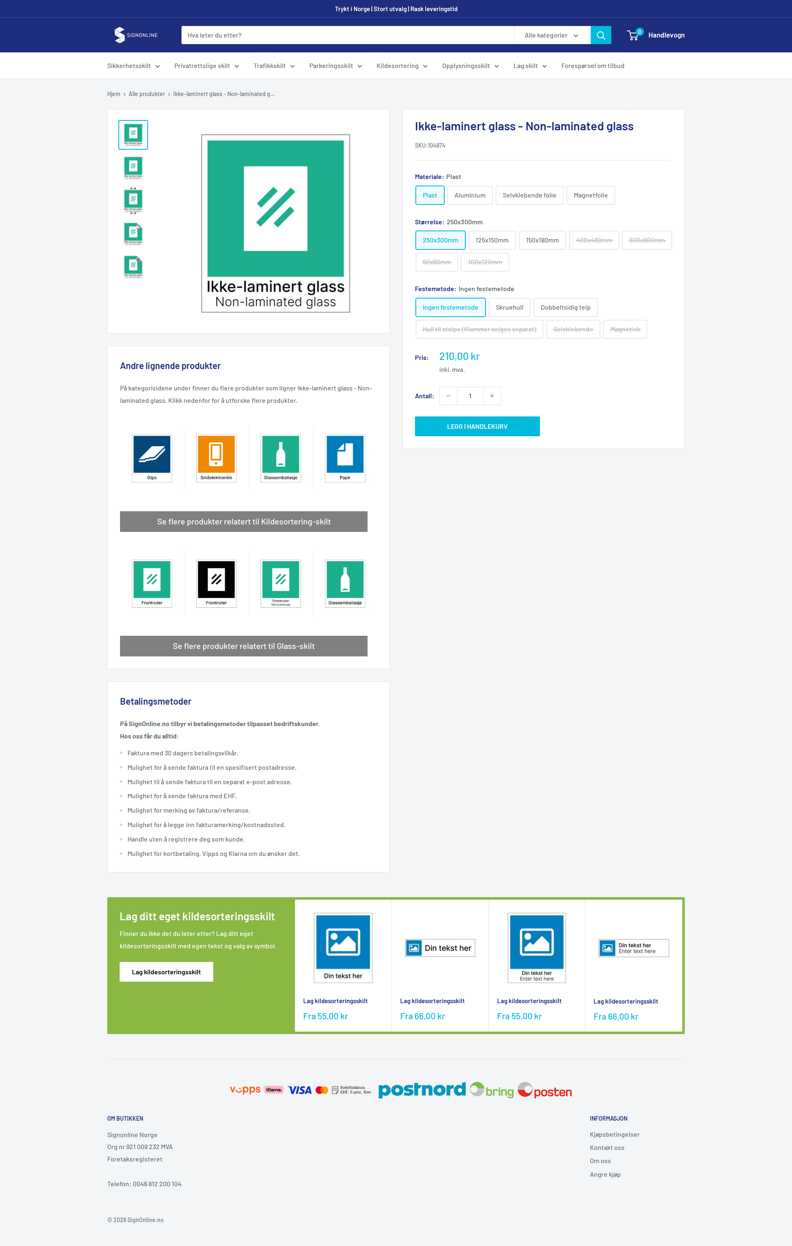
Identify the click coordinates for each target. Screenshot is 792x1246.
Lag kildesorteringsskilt (166, 972)
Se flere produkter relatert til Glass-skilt (244, 646)
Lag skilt (526, 65)
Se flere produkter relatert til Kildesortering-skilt (244, 521)
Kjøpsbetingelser (615, 1134)
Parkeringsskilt (331, 65)
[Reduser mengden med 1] (448, 395)
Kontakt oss (607, 1147)
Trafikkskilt (270, 65)
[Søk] (601, 35)
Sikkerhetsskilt (129, 65)
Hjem (113, 93)
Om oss (600, 1160)
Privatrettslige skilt (202, 65)
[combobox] (348, 35)
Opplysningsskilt (466, 65)
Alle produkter (147, 93)
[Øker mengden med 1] (492, 395)
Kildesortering (398, 65)
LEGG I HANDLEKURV (477, 426)
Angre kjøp (605, 1174)
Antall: (424, 396)
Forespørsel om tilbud (593, 65)
